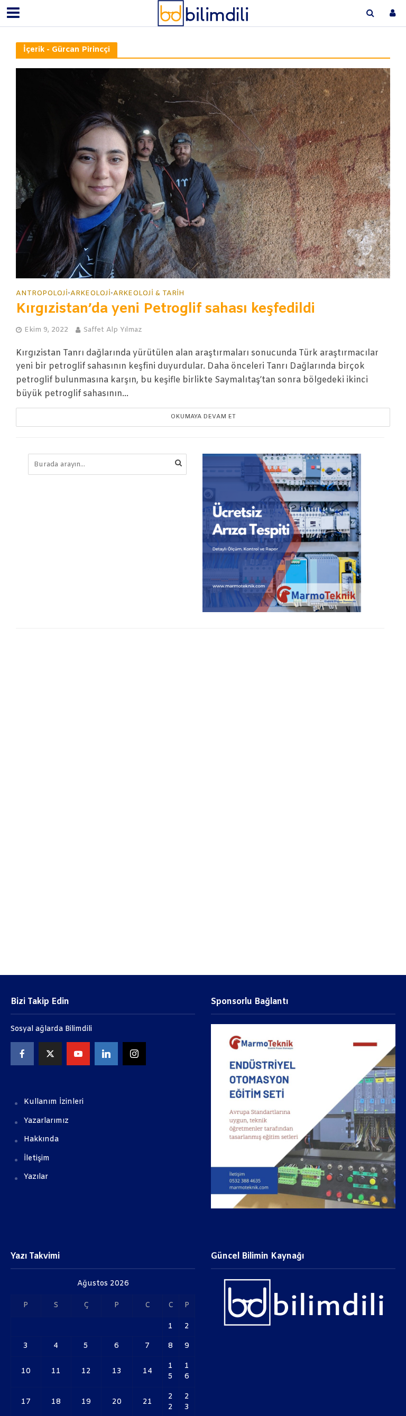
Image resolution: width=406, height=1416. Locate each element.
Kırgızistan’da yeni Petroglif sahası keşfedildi (165, 309)
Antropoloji (42, 293)
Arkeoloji (90, 293)
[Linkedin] (106, 1053)
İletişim (37, 1159)
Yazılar (36, 1177)
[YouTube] (78, 1053)
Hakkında (41, 1139)
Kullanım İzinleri (54, 1102)
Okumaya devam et (203, 417)
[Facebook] (22, 1053)
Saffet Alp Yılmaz (112, 329)
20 (117, 1402)
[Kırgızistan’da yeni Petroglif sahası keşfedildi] (203, 173)
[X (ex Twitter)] (50, 1053)
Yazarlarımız (46, 1121)
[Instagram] (134, 1053)
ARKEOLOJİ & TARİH (148, 293)
